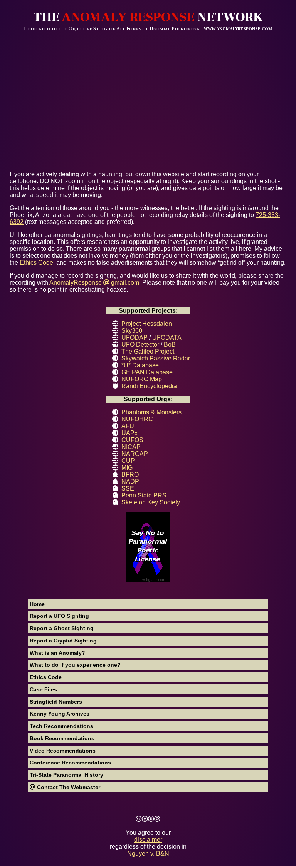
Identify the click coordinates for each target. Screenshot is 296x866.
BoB (170, 344)
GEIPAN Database (147, 372)
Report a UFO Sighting (59, 616)
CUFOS (132, 440)
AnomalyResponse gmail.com (94, 282)
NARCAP (134, 454)
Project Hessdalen (146, 323)
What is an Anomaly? (57, 653)
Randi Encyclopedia (149, 386)
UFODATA (167, 337)
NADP (130, 481)
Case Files (43, 689)
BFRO (130, 474)
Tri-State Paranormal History (66, 775)
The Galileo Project (147, 351)
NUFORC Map (141, 379)
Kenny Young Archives (59, 714)
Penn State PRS (143, 495)
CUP (128, 460)
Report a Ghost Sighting (62, 628)
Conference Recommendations (70, 762)
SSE (127, 488)
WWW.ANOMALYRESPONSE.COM (238, 29)
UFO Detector (140, 344)
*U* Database (140, 365)
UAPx (129, 433)
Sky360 (131, 330)
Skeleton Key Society (150, 502)
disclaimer (148, 839)
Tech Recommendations (61, 726)
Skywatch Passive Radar (155, 358)
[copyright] (148, 819)
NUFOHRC (137, 419)
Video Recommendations (63, 751)
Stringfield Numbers (56, 702)
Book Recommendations (62, 738)
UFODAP (134, 337)
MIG (127, 467)
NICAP (131, 447)
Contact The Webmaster (67, 787)
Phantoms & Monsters (151, 412)
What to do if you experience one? (75, 665)
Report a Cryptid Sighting (63, 640)
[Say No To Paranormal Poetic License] (148, 548)
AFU (127, 426)
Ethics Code (46, 677)
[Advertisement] (148, 89)
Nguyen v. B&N (148, 853)
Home (37, 604)
